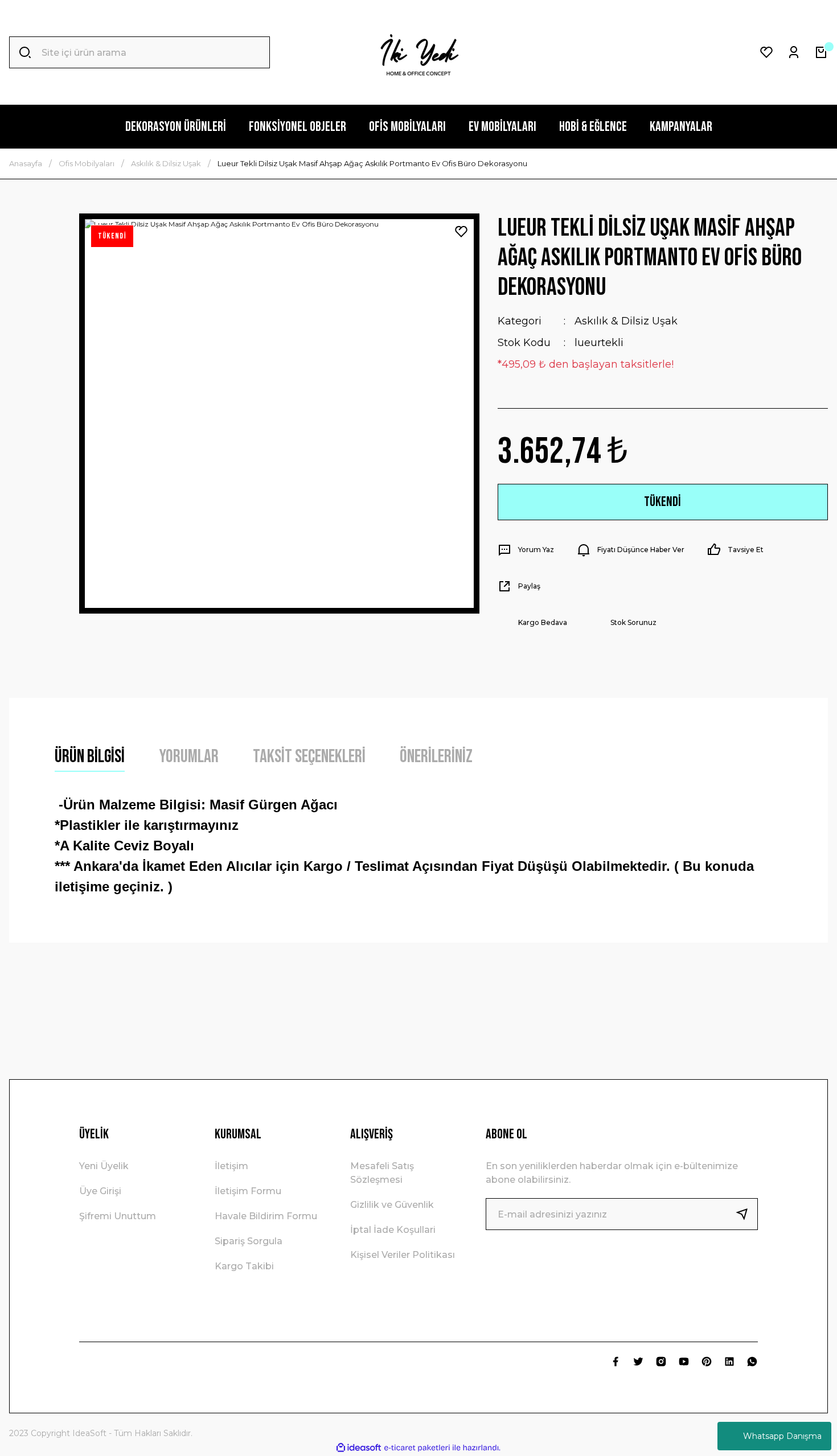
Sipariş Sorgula (248, 1241)
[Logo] (418, 52)
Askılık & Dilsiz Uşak (626, 321)
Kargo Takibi (244, 1266)
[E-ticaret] (417, 1448)
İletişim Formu (248, 1191)
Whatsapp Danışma (782, 1436)
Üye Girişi (100, 1191)
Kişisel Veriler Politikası (402, 1254)
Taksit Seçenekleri (309, 757)
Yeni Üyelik (104, 1166)
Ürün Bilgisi (90, 757)
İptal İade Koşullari (393, 1229)
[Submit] (746, 1214)
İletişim (231, 1166)
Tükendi (662, 501)
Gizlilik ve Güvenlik (392, 1204)
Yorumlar (189, 757)
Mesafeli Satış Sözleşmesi (382, 1173)
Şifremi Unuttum (117, 1216)
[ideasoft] (358, 1447)
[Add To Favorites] (461, 231)
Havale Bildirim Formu (266, 1216)
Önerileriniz (436, 757)
